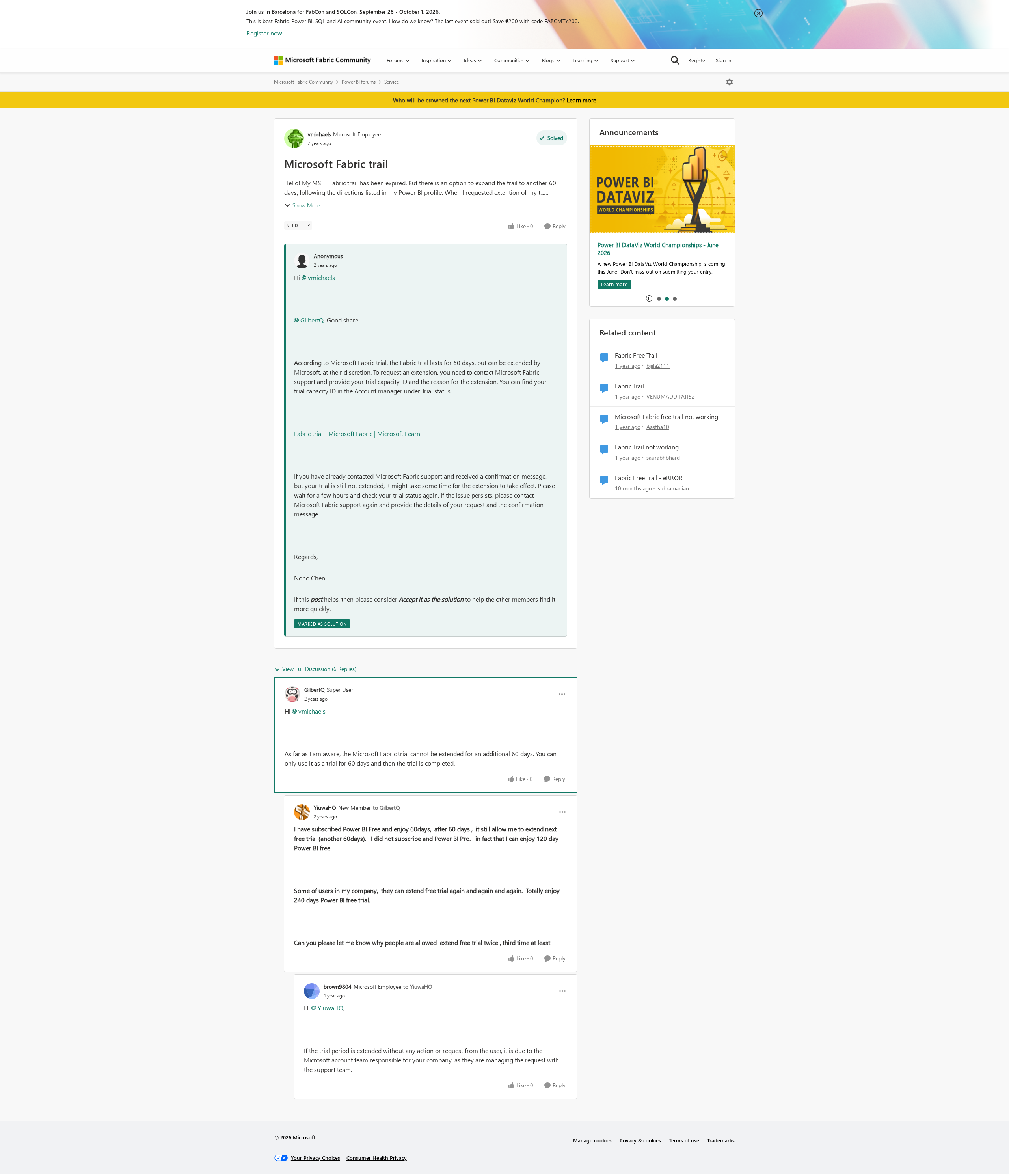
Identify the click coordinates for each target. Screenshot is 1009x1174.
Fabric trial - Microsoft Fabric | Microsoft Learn (357, 433)
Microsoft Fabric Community (303, 82)
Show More (306, 205)
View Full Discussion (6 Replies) (319, 669)
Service (391, 82)
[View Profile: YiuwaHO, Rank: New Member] (302, 812)
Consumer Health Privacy (376, 1157)
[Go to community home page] (322, 60)
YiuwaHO (325, 807)
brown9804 (338, 986)
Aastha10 (657, 426)
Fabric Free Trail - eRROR (649, 478)
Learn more (581, 100)
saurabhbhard (663, 457)
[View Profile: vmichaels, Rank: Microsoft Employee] (294, 138)
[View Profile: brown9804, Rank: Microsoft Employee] (312, 991)
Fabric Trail (629, 386)
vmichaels (319, 134)
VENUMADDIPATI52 (670, 396)
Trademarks (721, 1140)
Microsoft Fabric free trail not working (666, 417)
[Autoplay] (649, 298)
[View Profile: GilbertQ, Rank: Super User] (292, 694)
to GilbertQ (386, 807)
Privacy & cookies (640, 1140)
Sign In (723, 60)
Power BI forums (359, 82)
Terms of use (684, 1140)
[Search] (675, 60)
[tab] (659, 298)
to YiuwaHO (417, 986)
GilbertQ (312, 320)
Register (697, 60)
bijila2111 (658, 365)
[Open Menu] (729, 82)
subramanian (673, 488)
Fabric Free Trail (636, 355)
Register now (264, 33)
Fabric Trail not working (647, 447)
